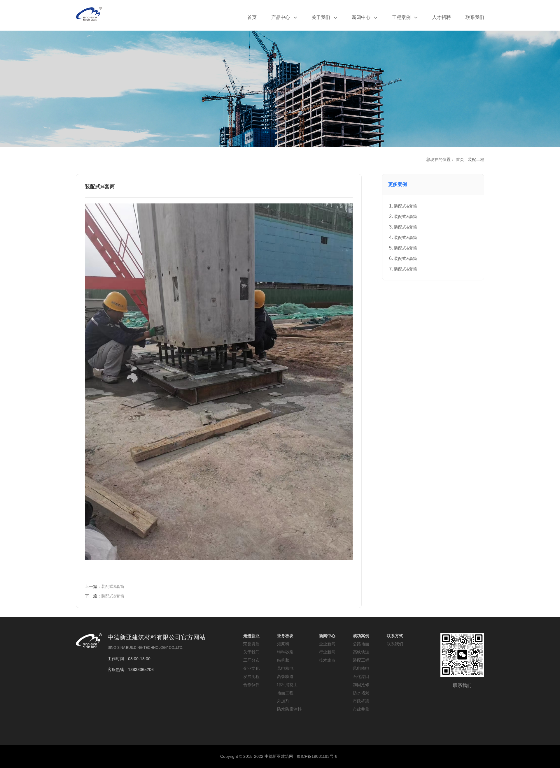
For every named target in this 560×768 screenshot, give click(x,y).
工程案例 (402, 17)
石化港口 (361, 676)
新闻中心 (362, 17)
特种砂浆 (285, 652)
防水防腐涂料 (289, 709)
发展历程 (251, 676)
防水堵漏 (361, 692)
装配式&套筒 (104, 586)
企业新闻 (327, 644)
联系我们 (475, 17)
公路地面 (361, 644)
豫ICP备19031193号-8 (317, 756)
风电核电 (285, 668)
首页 (252, 17)
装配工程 (476, 159)
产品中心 (281, 17)
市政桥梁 (361, 701)
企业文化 (251, 668)
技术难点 (327, 660)
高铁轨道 (285, 676)
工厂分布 (251, 660)
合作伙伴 (251, 684)
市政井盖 (361, 709)
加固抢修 (361, 684)
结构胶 (283, 660)
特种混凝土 (287, 684)
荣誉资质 (251, 644)
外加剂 (283, 701)
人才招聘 (441, 17)
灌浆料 (283, 644)
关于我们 (321, 17)
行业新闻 (327, 652)
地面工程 (285, 692)
